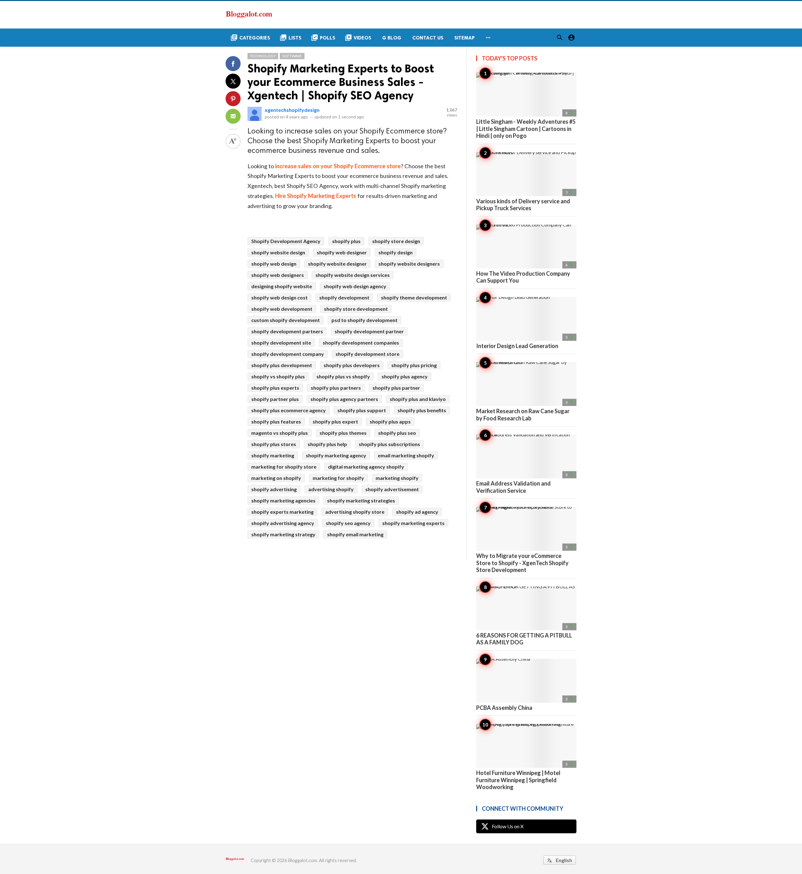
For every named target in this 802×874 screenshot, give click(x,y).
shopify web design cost (279, 297)
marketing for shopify (338, 478)
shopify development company (287, 354)
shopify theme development (414, 297)
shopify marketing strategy (283, 534)
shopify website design (278, 252)
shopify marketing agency (336, 455)
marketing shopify (397, 478)
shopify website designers (409, 264)
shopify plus (346, 241)
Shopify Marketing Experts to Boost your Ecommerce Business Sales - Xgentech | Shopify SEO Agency (340, 82)
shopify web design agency (355, 286)
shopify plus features (276, 421)
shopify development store (367, 354)
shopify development (344, 297)
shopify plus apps (390, 421)
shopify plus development (281, 365)
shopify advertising (274, 489)
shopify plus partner (396, 388)
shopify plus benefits (422, 410)
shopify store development (356, 309)
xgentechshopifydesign (292, 110)
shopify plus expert (335, 421)
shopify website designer (337, 264)
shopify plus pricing (414, 365)
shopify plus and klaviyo (418, 399)
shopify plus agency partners (344, 399)
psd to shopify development (364, 320)
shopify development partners (287, 331)
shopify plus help (327, 444)
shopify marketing (272, 455)
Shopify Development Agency (285, 241)
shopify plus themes (343, 433)
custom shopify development (285, 320)
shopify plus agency (405, 376)
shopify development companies (361, 343)
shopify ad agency (417, 512)
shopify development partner (369, 331)
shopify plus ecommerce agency (288, 410)
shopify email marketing (355, 534)
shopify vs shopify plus (278, 376)
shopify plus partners (336, 388)
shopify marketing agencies (283, 500)
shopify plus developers (352, 365)
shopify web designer (342, 252)
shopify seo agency (348, 523)
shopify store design (396, 241)
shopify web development (281, 309)
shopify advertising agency (282, 523)
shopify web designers (277, 275)
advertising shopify (331, 489)
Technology (263, 56)
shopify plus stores (273, 444)
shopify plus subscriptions (389, 444)
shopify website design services (352, 275)
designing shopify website (281, 286)
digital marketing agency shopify (366, 467)
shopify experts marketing (282, 512)
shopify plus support (361, 410)
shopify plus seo (397, 433)
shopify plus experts (275, 388)
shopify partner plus (275, 399)
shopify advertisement (392, 489)
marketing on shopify (276, 478)
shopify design (395, 252)
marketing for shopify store (283, 467)
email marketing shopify (406, 455)
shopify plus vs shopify (343, 376)
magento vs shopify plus (279, 433)
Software (292, 56)
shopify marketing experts (413, 523)
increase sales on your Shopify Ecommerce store (338, 166)
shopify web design (273, 264)
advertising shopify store (354, 512)
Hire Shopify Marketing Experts (315, 195)
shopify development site (281, 343)
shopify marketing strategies (361, 500)
